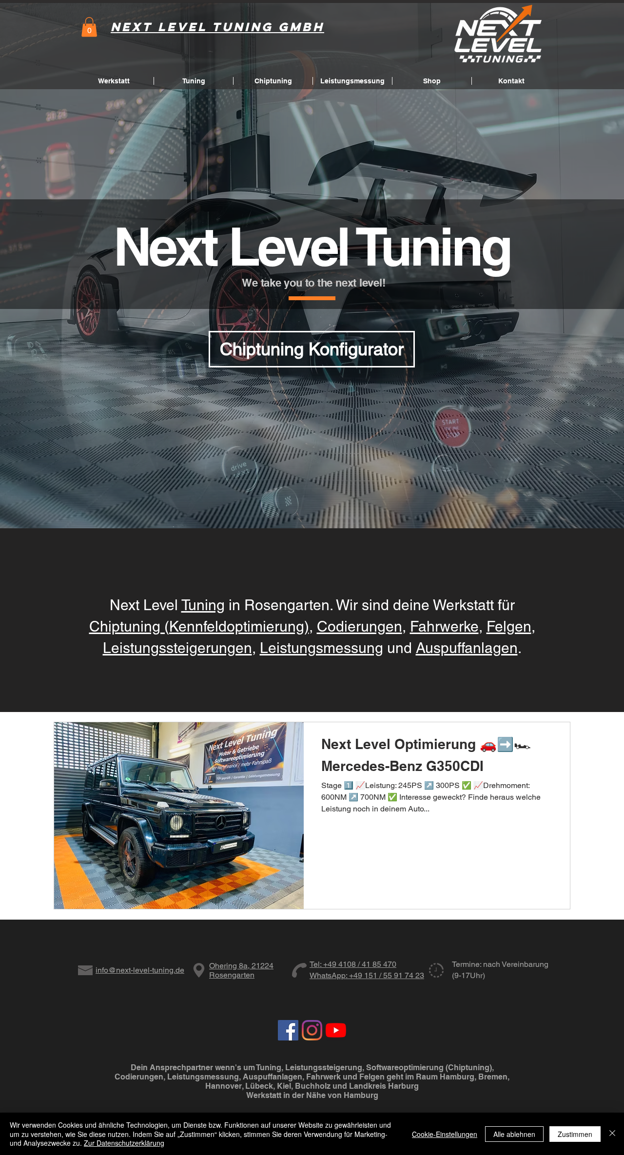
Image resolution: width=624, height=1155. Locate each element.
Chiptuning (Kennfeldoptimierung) (199, 626)
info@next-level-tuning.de (140, 970)
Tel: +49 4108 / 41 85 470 (353, 964)
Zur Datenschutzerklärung (124, 1143)
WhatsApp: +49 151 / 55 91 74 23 (367, 975)
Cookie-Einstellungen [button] (444, 1134)
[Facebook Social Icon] (288, 1030)
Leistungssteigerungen (177, 647)
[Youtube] (336, 1030)
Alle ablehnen (514, 1134)
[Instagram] (312, 1030)
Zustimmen (575, 1134)
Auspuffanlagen (467, 647)
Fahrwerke (444, 626)
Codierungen (359, 626)
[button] (89, 27)
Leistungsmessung (321, 647)
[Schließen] (612, 1133)
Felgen (509, 626)
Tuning (203, 605)
